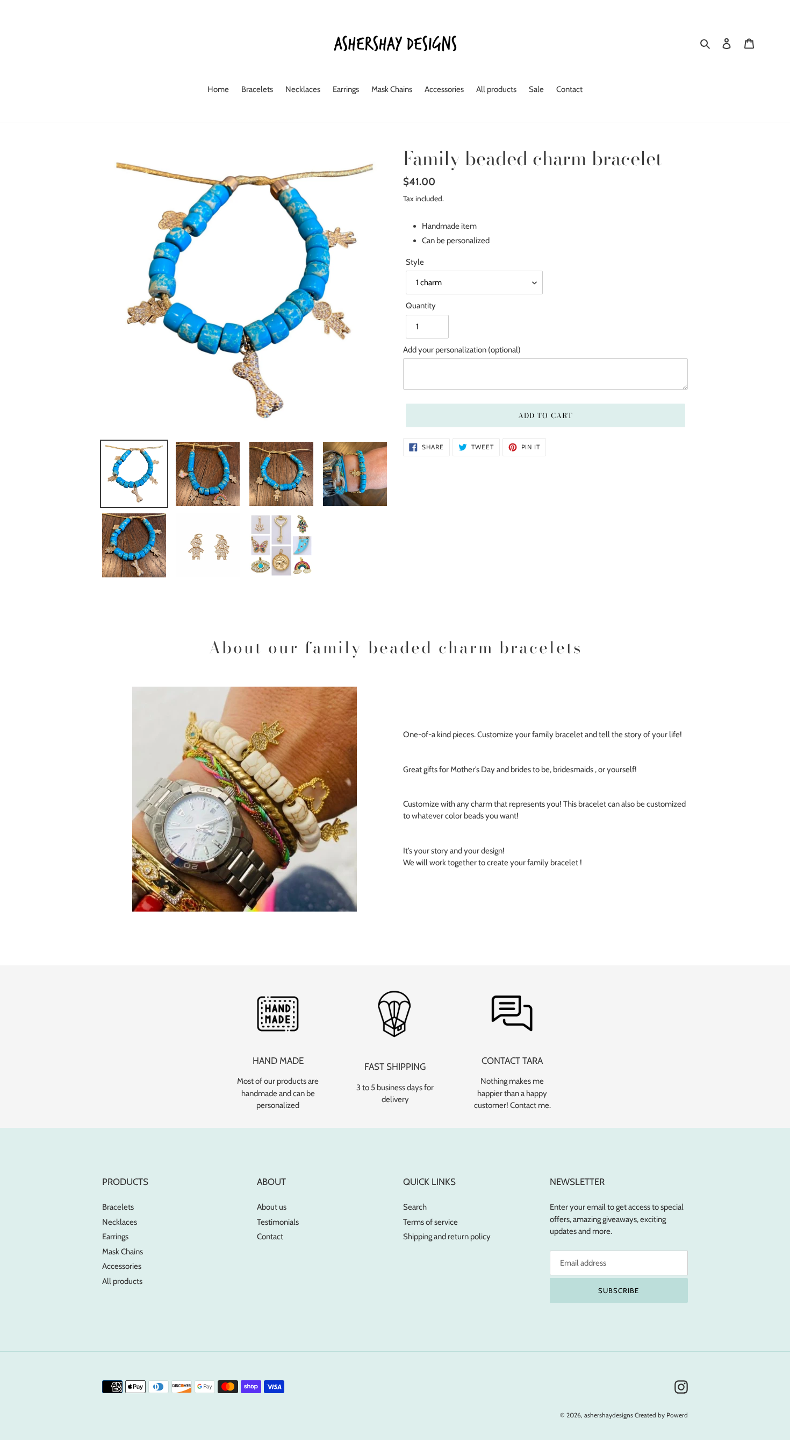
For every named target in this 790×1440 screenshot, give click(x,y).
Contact (270, 1236)
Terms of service (430, 1222)
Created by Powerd (661, 1415)
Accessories (121, 1266)
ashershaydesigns (608, 1415)
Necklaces (119, 1222)
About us (271, 1207)
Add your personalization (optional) (462, 350)
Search (415, 1207)
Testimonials (278, 1222)
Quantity (421, 305)
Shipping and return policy (447, 1236)
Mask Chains (122, 1252)
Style (415, 262)
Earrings (115, 1236)
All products (122, 1281)
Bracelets (118, 1207)
